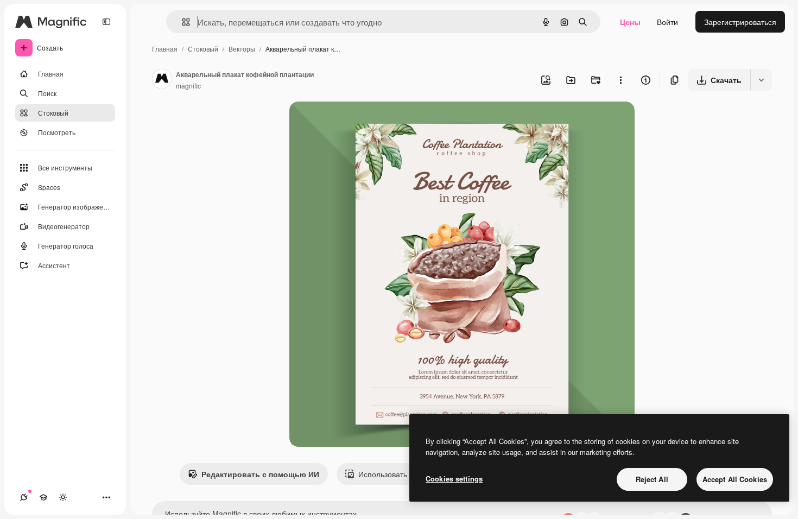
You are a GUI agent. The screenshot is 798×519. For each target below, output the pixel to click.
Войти (667, 21)
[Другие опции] (620, 80)
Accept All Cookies (734, 479)
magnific (188, 85)
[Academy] (43, 497)
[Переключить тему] (63, 497)
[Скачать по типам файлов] (761, 80)
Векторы (242, 48)
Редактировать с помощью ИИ (260, 474)
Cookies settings (454, 478)
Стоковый (203, 48)
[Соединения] (24, 497)
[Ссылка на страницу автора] (162, 80)
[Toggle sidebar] (106, 21)
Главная (165, 48)
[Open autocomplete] (182, 22)
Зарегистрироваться (740, 21)
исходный (362, 122)
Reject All (652, 479)
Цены (630, 21)
